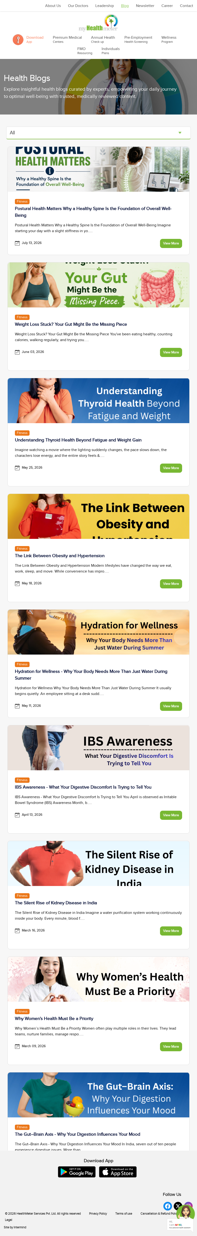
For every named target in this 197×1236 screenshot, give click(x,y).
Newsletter (145, 6)
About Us (53, 6)
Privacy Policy (98, 1214)
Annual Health (103, 39)
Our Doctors (78, 6)
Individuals (111, 51)
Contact (186, 6)
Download (34, 39)
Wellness (168, 39)
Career (167, 6)
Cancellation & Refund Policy (160, 1214)
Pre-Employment (138, 39)
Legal (8, 1220)
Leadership (104, 6)
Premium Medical (67, 39)
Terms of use (123, 1214)
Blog (125, 6)
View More (171, 243)
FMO (84, 51)
